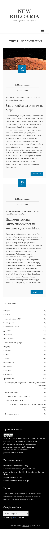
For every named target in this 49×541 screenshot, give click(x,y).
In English (6, 311)
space (14, 499)
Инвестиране (21, 211)
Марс (22, 97)
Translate (20, 517)
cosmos (5, 496)
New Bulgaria (25, 13)
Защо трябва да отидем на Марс (24, 107)
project (38, 496)
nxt (35, 496)
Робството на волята (14, 400)
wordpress (19, 499)
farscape (16, 496)
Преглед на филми (12, 414)
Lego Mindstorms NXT (13, 319)
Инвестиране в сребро (13, 343)
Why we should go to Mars (13, 477)
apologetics (17, 493)
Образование (8, 363)
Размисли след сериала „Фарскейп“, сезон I (20, 469)
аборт (31, 499)
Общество (28, 97)
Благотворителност (11, 327)
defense (10, 496)
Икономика (12, 211)
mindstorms (29, 496)
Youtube (25, 499)
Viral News (26, 526)
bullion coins (30, 493)
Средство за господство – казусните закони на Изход (27, 405)
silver (10, 499)
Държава (7, 331)
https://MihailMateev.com (13, 453)
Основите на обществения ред (18, 396)
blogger (23, 493)
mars (24, 496)
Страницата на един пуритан (24, 21)
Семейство (10, 100)
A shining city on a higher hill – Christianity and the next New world (25, 384)
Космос (17, 97)
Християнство (19, 100)
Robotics (6, 315)
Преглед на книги (11, 392)
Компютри (7, 351)
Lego (20, 496)
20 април (10, 493)
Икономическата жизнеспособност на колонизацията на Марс (23, 223)
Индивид (11, 97)
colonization (37, 493)
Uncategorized (8, 323)
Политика (36, 97)
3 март (5, 493)
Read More (37, 174)
